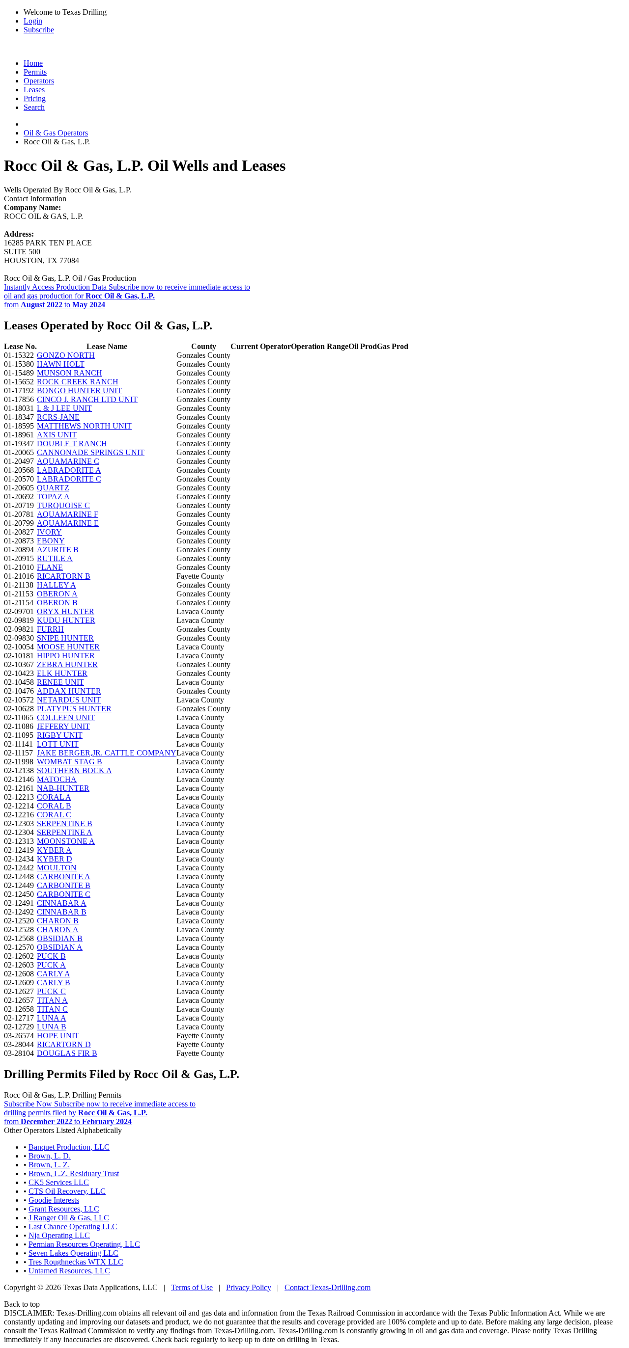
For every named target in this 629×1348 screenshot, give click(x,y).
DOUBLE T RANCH (72, 443)
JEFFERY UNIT (63, 726)
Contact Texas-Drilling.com (328, 1287)
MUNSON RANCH (69, 373)
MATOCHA (57, 779)
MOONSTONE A (66, 841)
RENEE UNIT (60, 682)
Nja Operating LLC (59, 1235)
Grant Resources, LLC (64, 1209)
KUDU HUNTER (66, 620)
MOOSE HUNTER (68, 647)
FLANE (50, 567)
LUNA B (51, 1027)
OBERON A (57, 594)
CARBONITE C (63, 894)
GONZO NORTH (66, 355)
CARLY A (53, 974)
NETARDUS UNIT (69, 700)
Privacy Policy (248, 1287)
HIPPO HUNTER (66, 655)
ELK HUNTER (62, 673)
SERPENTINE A (64, 832)
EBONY (51, 541)
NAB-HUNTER (63, 788)
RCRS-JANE (58, 417)
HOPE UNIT (58, 1035)
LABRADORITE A (69, 470)
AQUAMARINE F (67, 514)
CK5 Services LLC (59, 1182)
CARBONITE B (63, 885)
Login (33, 21)
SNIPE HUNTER (65, 638)
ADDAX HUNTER (69, 691)
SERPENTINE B (64, 823)
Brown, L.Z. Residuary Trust (74, 1173)
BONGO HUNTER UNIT (79, 390)
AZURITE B (58, 549)
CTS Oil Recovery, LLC (67, 1191)
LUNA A (51, 1018)
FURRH (50, 629)
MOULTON (57, 867)
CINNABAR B (61, 912)
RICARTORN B (63, 576)
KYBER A (54, 850)
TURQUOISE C (63, 505)
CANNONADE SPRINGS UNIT (90, 452)
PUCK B (51, 956)
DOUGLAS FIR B (67, 1053)
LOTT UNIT (58, 744)
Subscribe (39, 30)
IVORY (49, 532)
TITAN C (52, 1009)
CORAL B (54, 806)
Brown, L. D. (50, 1156)
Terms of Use (192, 1287)
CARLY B (53, 982)
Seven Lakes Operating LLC (73, 1253)
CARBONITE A (63, 876)
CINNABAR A (61, 903)
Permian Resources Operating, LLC (84, 1244)
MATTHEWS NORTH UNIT (84, 426)
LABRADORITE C (69, 479)
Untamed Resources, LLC (69, 1271)
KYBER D (54, 859)
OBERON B (57, 602)
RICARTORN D (64, 1044)
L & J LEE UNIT (64, 408)
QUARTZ (53, 488)
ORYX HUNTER (65, 611)
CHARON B (58, 921)
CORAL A (54, 797)
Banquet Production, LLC (69, 1147)
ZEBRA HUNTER (67, 664)
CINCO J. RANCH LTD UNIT (87, 399)
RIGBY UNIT (60, 735)
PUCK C (51, 991)
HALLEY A (56, 585)
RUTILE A (55, 558)
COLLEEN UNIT (66, 717)
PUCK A (51, 965)
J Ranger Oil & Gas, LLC (69, 1217)
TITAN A (52, 1000)
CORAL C (54, 814)
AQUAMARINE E (68, 523)
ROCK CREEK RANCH (77, 381)
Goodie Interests (54, 1200)
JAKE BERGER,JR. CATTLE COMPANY (106, 753)
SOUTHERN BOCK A (74, 770)
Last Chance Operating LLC (73, 1226)
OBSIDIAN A (60, 947)
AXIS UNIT (57, 435)
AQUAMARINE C (68, 461)
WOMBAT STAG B (69, 761)
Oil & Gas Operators (56, 133)
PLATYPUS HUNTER (74, 708)
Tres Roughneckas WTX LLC (76, 1262)
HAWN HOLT (61, 364)
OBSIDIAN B (60, 938)
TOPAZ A (53, 496)
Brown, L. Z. (49, 1164)
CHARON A (58, 929)
